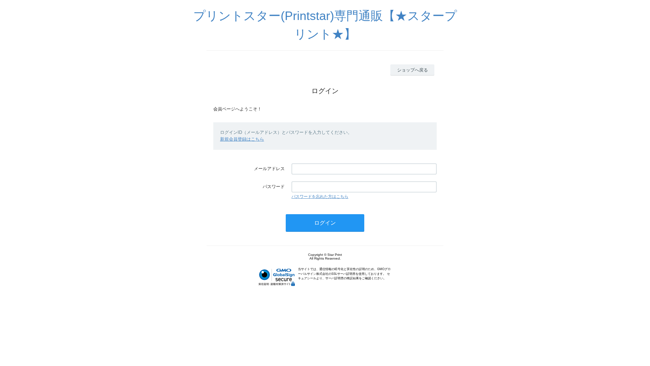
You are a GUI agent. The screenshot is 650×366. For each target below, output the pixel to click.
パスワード (274, 186)
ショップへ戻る (412, 70)
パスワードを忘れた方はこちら (319, 196)
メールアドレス (269, 168)
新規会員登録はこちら (242, 139)
